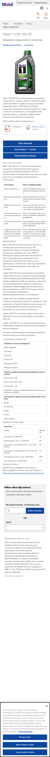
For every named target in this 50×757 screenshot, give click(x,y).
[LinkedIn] (41, 8)
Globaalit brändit (41, 3)
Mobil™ (5, 23)
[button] (46, 15)
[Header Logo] (8, 3)
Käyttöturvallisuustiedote (12, 45)
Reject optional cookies (25, 744)
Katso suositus (35, 510)
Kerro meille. (26, 538)
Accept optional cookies (25, 752)
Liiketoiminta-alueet (24, 3)
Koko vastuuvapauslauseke (14, 576)
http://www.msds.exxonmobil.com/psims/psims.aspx (23, 473)
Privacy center (25, 737)
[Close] (47, 706)
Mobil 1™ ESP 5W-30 (10, 27)
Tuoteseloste (28, 45)
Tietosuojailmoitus (25, 731)
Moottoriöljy (18, 23)
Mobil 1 (30, 23)
